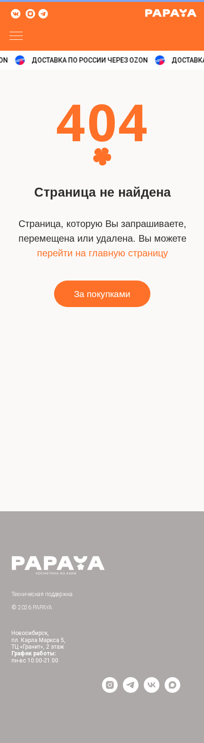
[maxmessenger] (172, 690)
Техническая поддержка (42, 594)
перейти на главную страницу (102, 253)
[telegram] (131, 690)
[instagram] (110, 690)
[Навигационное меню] (16, 36)
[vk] (151, 690)
